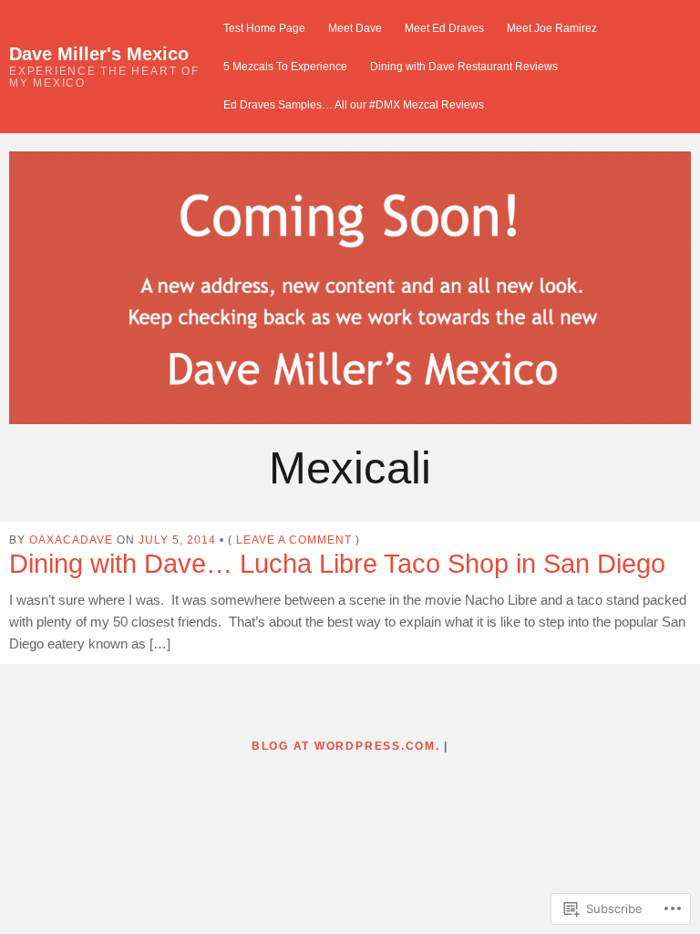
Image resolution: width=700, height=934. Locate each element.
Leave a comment (294, 539)
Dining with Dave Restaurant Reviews (464, 66)
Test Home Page (264, 28)
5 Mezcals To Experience (285, 66)
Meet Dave (355, 28)
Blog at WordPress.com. (346, 746)
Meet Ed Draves (444, 28)
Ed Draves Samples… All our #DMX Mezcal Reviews (353, 104)
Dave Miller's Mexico (99, 54)
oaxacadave (71, 539)
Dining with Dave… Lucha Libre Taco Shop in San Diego (337, 563)
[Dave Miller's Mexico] (350, 287)
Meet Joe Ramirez (552, 28)
